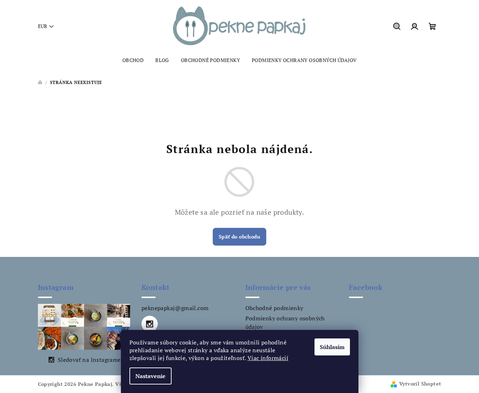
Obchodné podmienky (274, 308)
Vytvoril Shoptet (420, 383)
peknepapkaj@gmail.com (174, 308)
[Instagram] (149, 324)
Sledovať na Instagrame (89, 360)
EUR (42, 26)
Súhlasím (332, 347)
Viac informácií (267, 358)
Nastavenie (150, 376)
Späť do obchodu (239, 236)
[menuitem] (133, 60)
